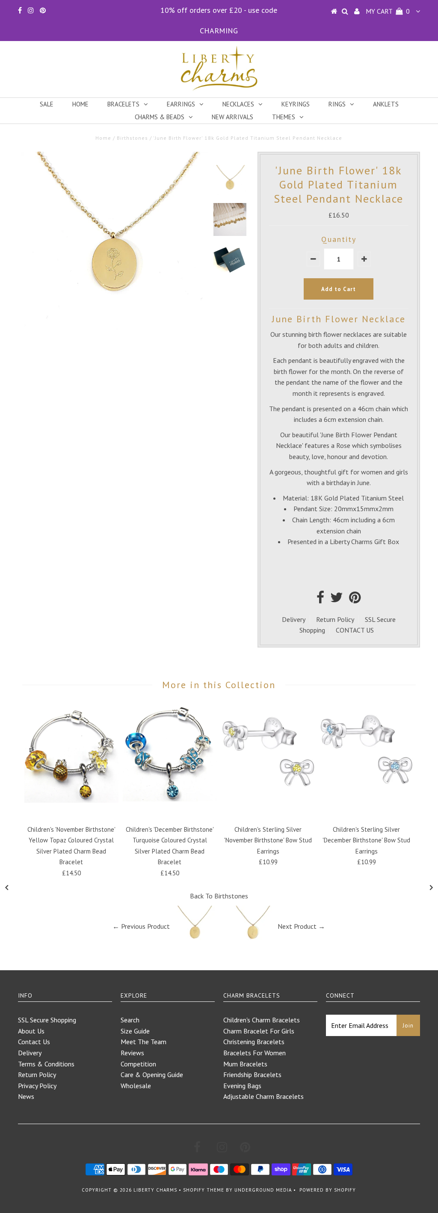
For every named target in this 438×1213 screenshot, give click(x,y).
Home (80, 104)
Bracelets (123, 104)
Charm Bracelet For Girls (258, 1031)
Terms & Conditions (46, 1064)
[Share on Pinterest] (355, 599)
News (26, 1096)
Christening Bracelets (253, 1041)
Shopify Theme (203, 1190)
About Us (31, 1031)
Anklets (386, 104)
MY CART (388, 11)
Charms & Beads (159, 117)
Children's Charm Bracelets (261, 1020)
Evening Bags (242, 1085)
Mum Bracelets (245, 1064)
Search (130, 1020)
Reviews (132, 1052)
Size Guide (135, 1031)
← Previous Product (141, 926)
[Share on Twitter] (336, 599)
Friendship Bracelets (252, 1074)
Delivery (293, 619)
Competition (138, 1064)
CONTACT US (355, 630)
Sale (46, 104)
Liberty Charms (155, 1190)
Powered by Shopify (327, 1190)
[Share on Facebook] (320, 599)
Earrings (181, 104)
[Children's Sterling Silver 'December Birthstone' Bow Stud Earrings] (367, 796)
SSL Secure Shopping (47, 1020)
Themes (283, 117)
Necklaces (238, 104)
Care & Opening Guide (152, 1074)
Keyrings (295, 104)
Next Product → (301, 926)
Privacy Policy (37, 1085)
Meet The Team (143, 1041)
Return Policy (335, 619)
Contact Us (34, 1041)
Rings (337, 104)
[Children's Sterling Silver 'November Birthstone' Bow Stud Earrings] (268, 796)
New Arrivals (232, 117)
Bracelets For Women (254, 1052)
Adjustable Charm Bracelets (263, 1096)
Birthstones (132, 138)
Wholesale (136, 1085)
